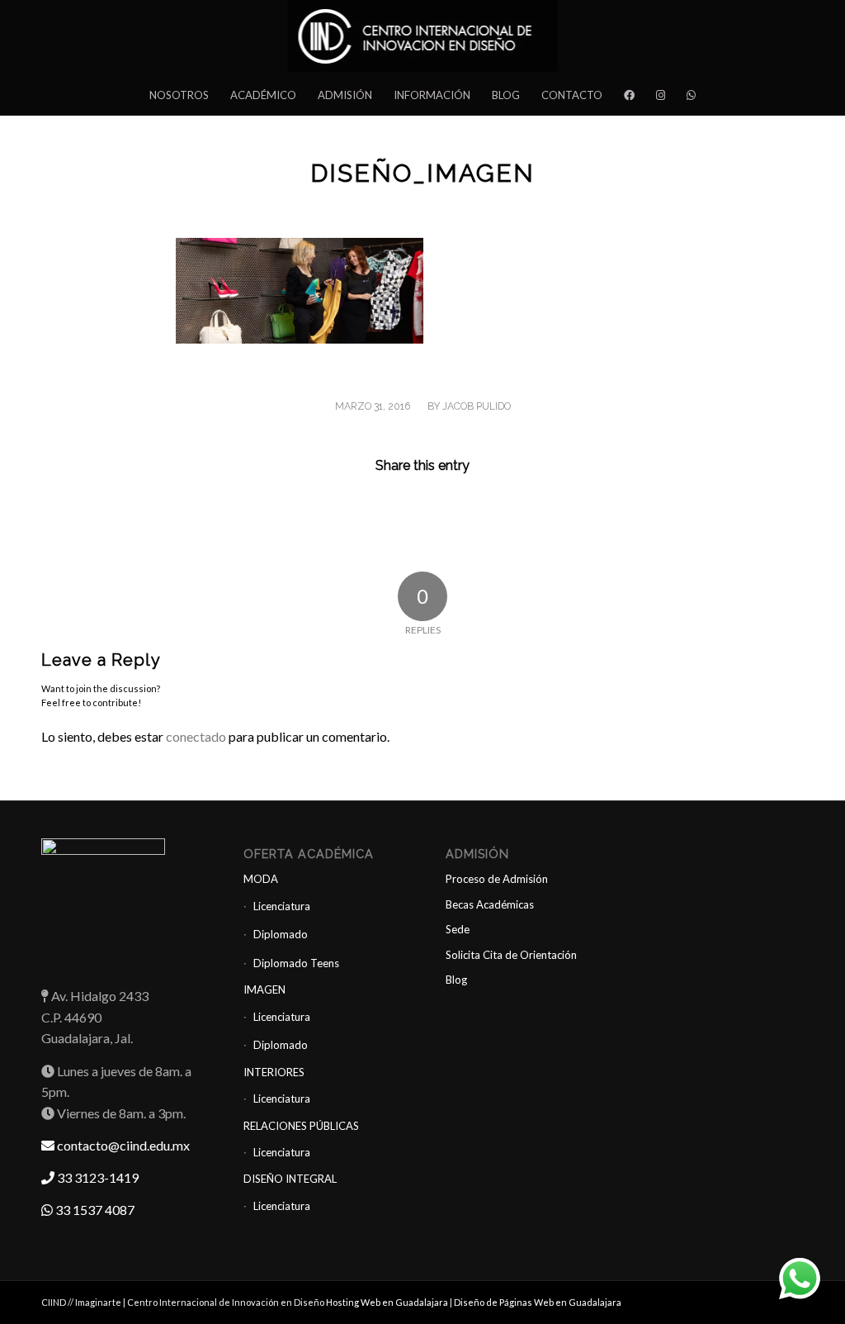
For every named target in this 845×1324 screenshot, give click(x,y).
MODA (260, 878)
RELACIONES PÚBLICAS (301, 1125)
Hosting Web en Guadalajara (388, 1302)
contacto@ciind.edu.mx (122, 1145)
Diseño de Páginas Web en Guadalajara (537, 1302)
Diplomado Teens (296, 963)
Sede (458, 929)
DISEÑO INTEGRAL (290, 1178)
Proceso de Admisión (497, 878)
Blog (456, 979)
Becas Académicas (490, 904)
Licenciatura (281, 906)
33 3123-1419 (96, 1177)
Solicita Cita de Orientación (511, 954)
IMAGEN (264, 989)
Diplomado (280, 934)
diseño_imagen (422, 173)
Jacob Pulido (476, 406)
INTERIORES (273, 1072)
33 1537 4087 (94, 1209)
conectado (196, 736)
